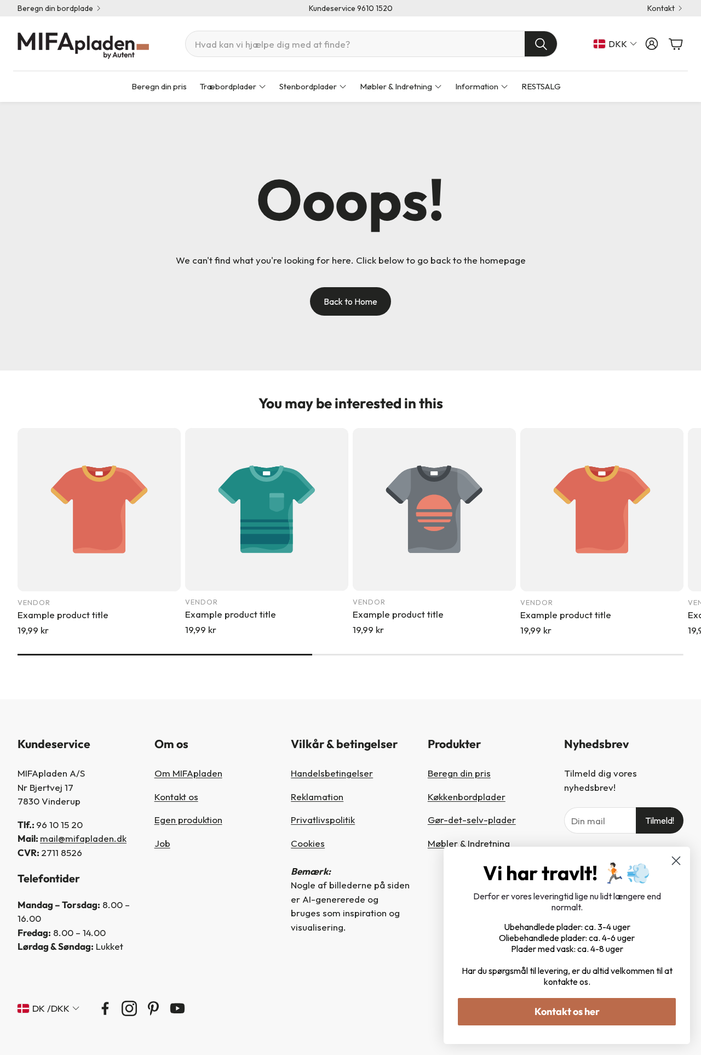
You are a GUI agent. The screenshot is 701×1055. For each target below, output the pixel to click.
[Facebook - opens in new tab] (105, 1008)
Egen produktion (188, 819)
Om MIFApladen (188, 773)
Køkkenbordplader (466, 796)
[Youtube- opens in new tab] (177, 1008)
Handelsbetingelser (332, 773)
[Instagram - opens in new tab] (129, 1008)
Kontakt (661, 8)
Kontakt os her (567, 1011)
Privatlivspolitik (323, 819)
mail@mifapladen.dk (83, 838)
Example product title (63, 614)
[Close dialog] (676, 860)
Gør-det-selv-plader (472, 819)
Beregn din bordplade (55, 8)
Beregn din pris (459, 773)
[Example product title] (99, 509)
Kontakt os (176, 796)
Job (162, 843)
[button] (371, 43)
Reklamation (317, 796)
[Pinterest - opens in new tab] (153, 1008)
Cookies (308, 843)
